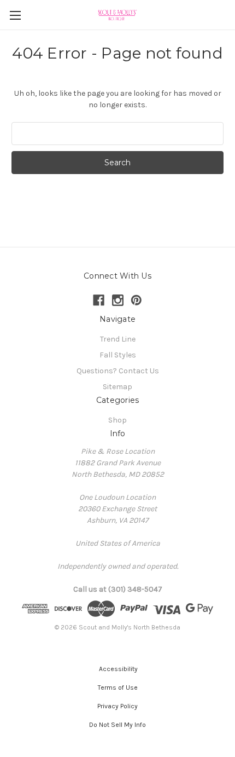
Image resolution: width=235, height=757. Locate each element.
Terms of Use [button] (118, 687)
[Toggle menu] (15, 15)
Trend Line (118, 339)
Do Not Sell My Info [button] (117, 725)
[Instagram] (118, 300)
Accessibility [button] (117, 669)
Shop (117, 420)
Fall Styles (117, 355)
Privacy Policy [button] (117, 706)
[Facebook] (98, 300)
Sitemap (117, 386)
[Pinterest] (136, 300)
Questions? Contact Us (118, 370)
